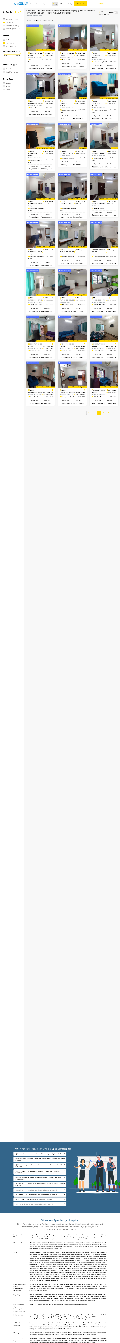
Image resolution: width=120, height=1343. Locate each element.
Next (114, 413)
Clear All (18, 12)
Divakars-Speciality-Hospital (43, 21)
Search (80, 4)
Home (29, 21)
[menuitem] (91, 413)
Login (100, 3)
